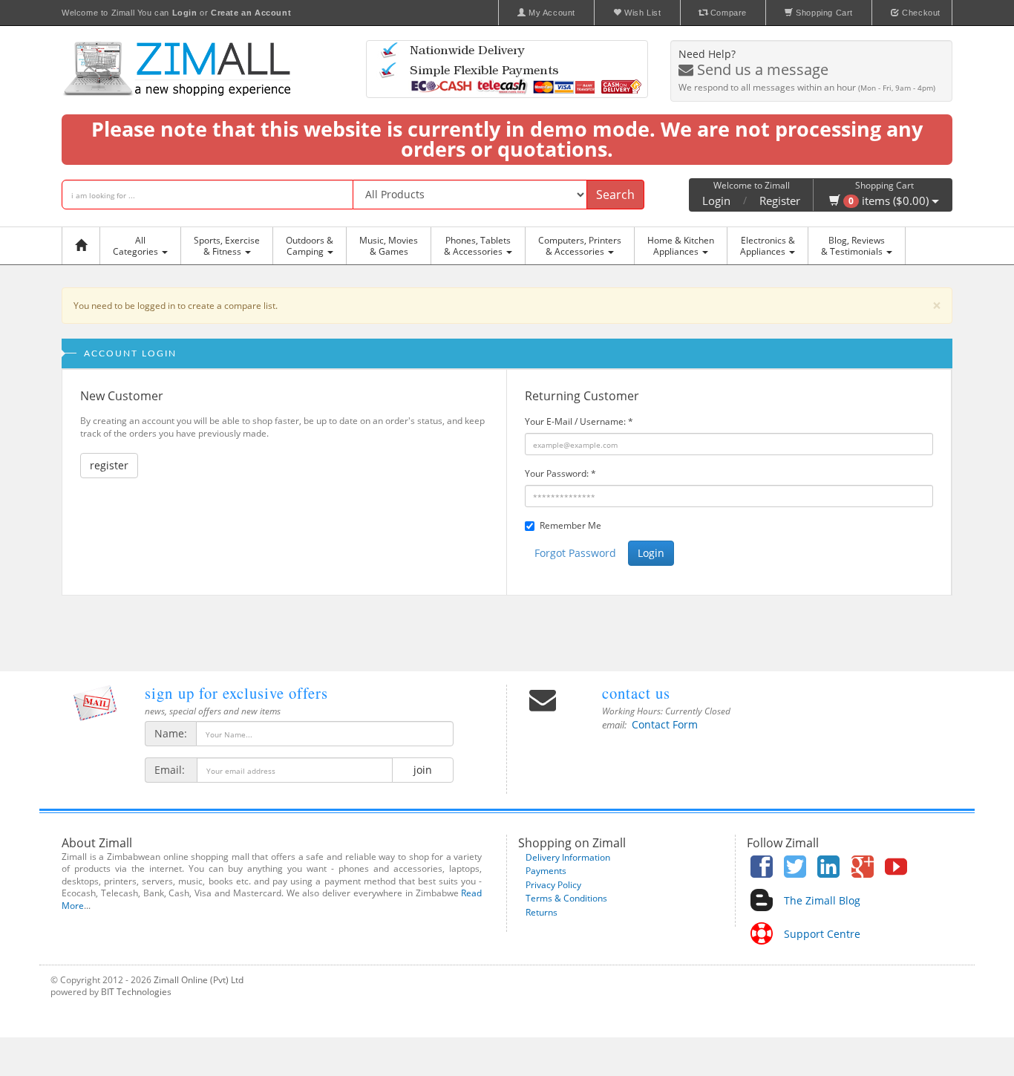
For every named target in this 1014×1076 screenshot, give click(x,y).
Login (716, 200)
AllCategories (136, 246)
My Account (550, 12)
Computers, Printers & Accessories (579, 246)
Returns (541, 912)
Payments (546, 870)
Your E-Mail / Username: (579, 421)
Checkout (920, 12)
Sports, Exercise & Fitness (227, 246)
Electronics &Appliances (767, 246)
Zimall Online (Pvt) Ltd (198, 979)
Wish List (641, 12)
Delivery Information (568, 857)
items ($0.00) (890, 200)
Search (615, 194)
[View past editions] (95, 703)
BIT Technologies (136, 991)
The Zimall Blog (822, 900)
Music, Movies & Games (388, 246)
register (109, 465)
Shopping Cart (823, 12)
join (423, 770)
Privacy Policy (553, 884)
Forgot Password (575, 553)
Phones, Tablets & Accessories (477, 246)
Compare (727, 12)
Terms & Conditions (566, 898)
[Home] (84, 246)
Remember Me (570, 525)
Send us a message (760, 69)
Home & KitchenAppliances (680, 246)
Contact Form (665, 724)
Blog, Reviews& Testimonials (853, 246)
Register (779, 200)
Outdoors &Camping (309, 246)
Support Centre (822, 934)
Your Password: (560, 473)
